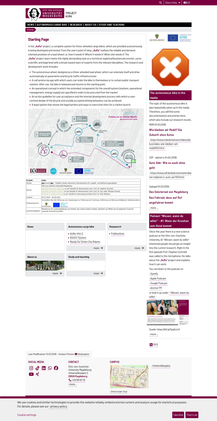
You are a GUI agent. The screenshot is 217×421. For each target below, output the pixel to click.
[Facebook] (56, 368)
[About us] (45, 266)
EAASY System (78, 238)
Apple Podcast (158, 278)
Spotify (154, 274)
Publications (117, 234)
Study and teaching (111, 25)
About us (90, 25)
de (188, 3)
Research (76, 25)
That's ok (191, 415)
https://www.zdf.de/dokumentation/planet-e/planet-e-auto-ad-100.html (170, 175)
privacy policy (58, 406)
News (30, 25)
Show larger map (119, 391)
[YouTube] (31, 374)
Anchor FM (156, 288)
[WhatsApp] (50, 368)
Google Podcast (158, 283)
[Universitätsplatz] (129, 387)
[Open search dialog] (160, 3)
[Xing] (37, 374)
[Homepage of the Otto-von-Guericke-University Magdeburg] (44, 15)
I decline (178, 415)
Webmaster (83, 354)
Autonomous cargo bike (52, 25)
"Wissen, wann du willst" (169, 295)
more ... (154, 208)
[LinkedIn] (44, 368)
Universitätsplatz (161, 366)
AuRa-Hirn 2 (76, 234)
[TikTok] (37, 368)
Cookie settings (26, 415)
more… (73, 384)
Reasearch (115, 227)
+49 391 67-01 (78, 380)
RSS (155, 345)
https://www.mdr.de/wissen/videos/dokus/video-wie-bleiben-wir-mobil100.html (170, 144)
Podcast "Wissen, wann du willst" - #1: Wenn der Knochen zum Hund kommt (169, 220)
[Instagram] (31, 368)
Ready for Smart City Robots (85, 242)
